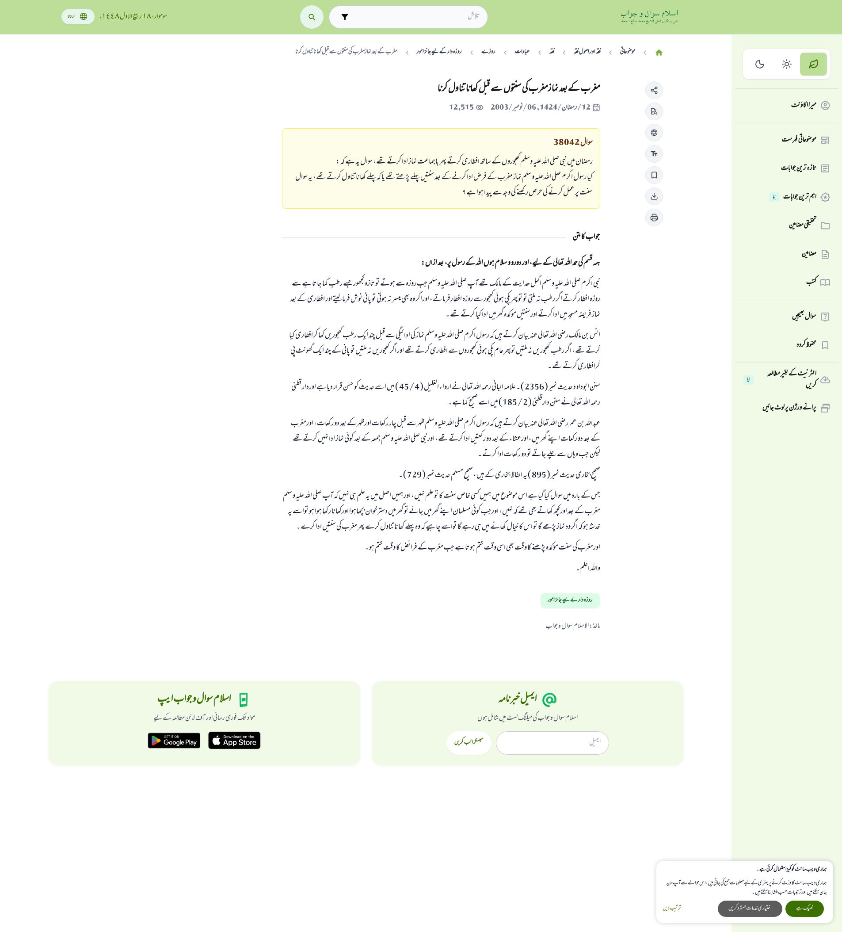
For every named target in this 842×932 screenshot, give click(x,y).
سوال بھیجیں (804, 317)
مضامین (809, 254)
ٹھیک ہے (804, 908)
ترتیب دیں (672, 908)
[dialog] (744, 892)
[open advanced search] (344, 17)
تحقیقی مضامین (802, 225)
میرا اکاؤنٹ (803, 105)
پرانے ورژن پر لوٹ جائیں (789, 408)
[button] (654, 90)
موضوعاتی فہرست (799, 140)
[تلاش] (312, 17)
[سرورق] (659, 53)
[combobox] (416, 17)
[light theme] (786, 64)
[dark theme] (760, 64)
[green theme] (813, 64)
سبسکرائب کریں (468, 743)
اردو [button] (72, 17)
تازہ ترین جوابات (798, 168)
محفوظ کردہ (806, 345)
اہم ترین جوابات (794, 197)
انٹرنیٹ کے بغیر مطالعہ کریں (781, 380)
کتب (811, 282)
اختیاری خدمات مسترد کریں (750, 908)
